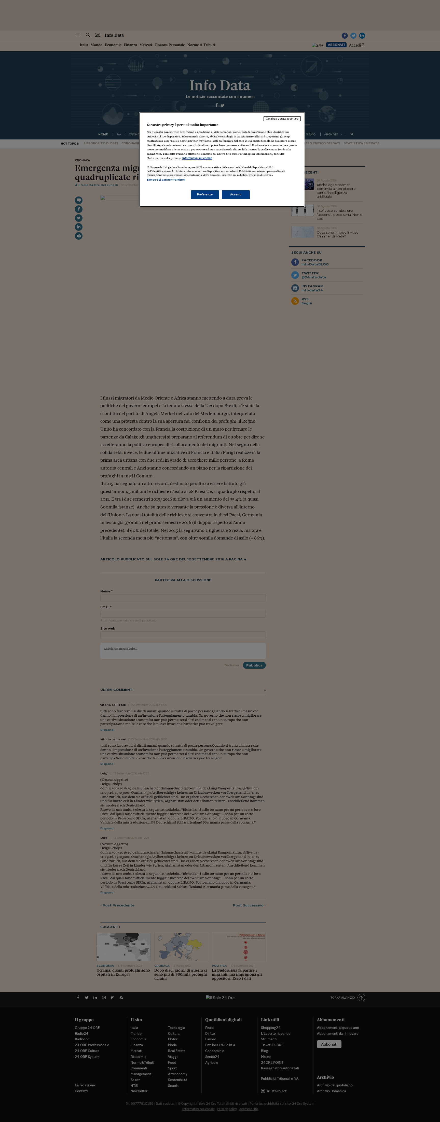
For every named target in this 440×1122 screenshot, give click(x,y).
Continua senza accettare (282, 118)
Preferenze (205, 194)
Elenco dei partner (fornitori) (166, 179)
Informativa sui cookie (197, 158)
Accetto (236, 194)
